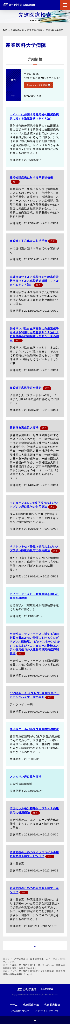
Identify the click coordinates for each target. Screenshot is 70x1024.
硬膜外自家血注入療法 (24, 427)
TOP (5, 30)
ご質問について (20, 1010)
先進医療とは (31, 1004)
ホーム (14, 1004)
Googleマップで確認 (37, 85)
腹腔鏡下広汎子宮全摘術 (26, 387)
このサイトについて (47, 1010)
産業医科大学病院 (54, 30)
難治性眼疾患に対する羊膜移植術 (31, 177)
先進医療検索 (17, 30)
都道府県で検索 (34, 30)
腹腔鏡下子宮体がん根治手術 (28, 240)
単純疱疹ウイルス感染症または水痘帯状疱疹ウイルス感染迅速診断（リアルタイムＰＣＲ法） (34, 280)
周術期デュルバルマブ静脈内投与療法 (34, 729)
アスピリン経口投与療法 (26, 776)
